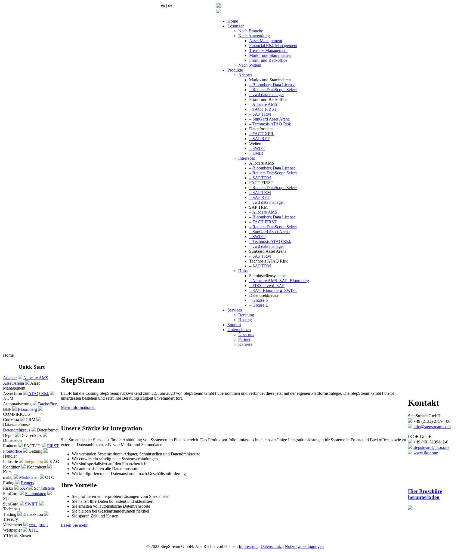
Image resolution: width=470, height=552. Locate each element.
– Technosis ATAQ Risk (270, 124)
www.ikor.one (425, 453)
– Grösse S (258, 300)
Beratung (246, 315)
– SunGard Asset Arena (269, 119)
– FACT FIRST (263, 109)
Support (234, 324)
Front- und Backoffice (268, 60)
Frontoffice (12, 451)
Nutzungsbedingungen (304, 546)
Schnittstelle (44, 488)
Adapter (245, 75)
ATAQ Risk (38, 393)
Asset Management (265, 40)
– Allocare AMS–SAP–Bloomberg (279, 280)
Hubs (243, 271)
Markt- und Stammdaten (270, 55)
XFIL (33, 530)
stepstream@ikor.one (431, 447)
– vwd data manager (266, 94)
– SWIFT (257, 148)
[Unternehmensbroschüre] (410, 508)
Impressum (248, 546)
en (163, 5)
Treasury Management (268, 50)
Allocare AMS (35, 377)
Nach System (249, 65)
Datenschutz (271, 546)
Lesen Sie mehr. (74, 525)
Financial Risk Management (273, 45)
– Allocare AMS (263, 104)
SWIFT (31, 504)
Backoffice (47, 404)
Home (232, 21)
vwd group (38, 524)
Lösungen (236, 26)
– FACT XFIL (261, 133)
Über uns (246, 334)
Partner (244, 339)
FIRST (53, 445)
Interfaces (246, 158)
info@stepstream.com (432, 426)
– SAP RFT (259, 138)
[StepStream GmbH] (219, 6)
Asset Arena (13, 383)
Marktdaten (29, 477)
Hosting (245, 319)
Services (234, 310)
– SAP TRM (260, 114)
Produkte (235, 70)
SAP (23, 488)
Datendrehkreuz (16, 430)
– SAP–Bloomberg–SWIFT (273, 290)
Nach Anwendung (254, 35)
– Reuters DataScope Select (273, 89)
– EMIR (256, 153)
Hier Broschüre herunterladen (425, 494)
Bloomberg (27, 409)
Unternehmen (239, 329)
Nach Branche (250, 31)
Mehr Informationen (78, 407)
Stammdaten (35, 493)
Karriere (245, 344)
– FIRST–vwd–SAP (267, 285)
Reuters (27, 482)
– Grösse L (258, 305)
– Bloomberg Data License (272, 84)
